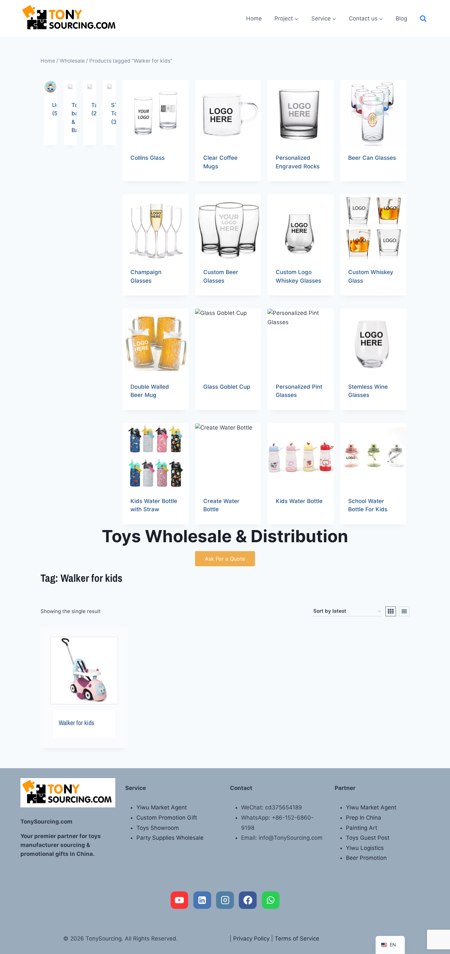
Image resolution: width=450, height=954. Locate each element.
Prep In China (363, 817)
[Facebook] (248, 900)
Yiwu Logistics (365, 848)
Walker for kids (76, 722)
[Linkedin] (202, 900)
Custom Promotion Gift (166, 817)
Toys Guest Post (367, 837)
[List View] (404, 611)
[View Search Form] (423, 18)
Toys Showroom (157, 828)
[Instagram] (225, 900)
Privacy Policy (251, 938)
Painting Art (361, 828)
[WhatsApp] (271, 900)
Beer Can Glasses (372, 157)
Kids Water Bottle (299, 501)
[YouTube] (179, 900)
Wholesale (72, 61)
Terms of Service (297, 938)
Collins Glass (147, 157)
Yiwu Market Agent (161, 807)
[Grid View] (390, 611)
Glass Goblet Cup (226, 386)
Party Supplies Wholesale (170, 837)
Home (254, 18)
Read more (144, 179)
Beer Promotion (366, 858)
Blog (401, 18)
